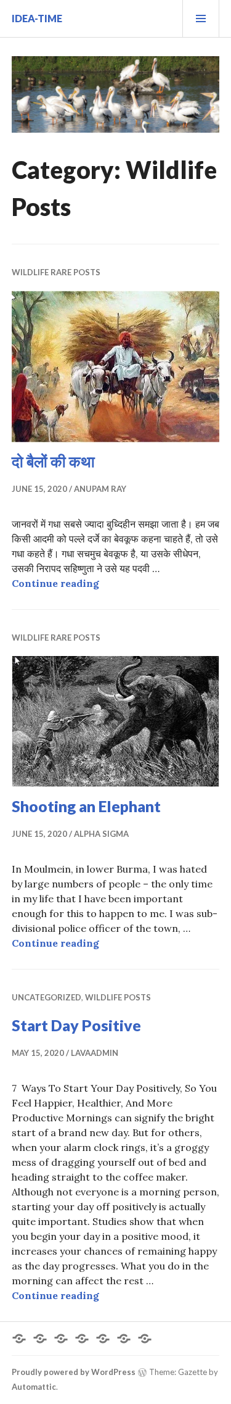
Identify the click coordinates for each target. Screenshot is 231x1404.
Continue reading (55, 583)
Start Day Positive (76, 1025)
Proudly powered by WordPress (74, 1372)
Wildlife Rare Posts (56, 272)
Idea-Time (37, 18)
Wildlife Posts (118, 997)
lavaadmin (94, 1053)
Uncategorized (46, 997)
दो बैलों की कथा (53, 461)
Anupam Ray (100, 489)
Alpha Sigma (101, 834)
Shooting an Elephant (86, 806)
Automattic (34, 1387)
